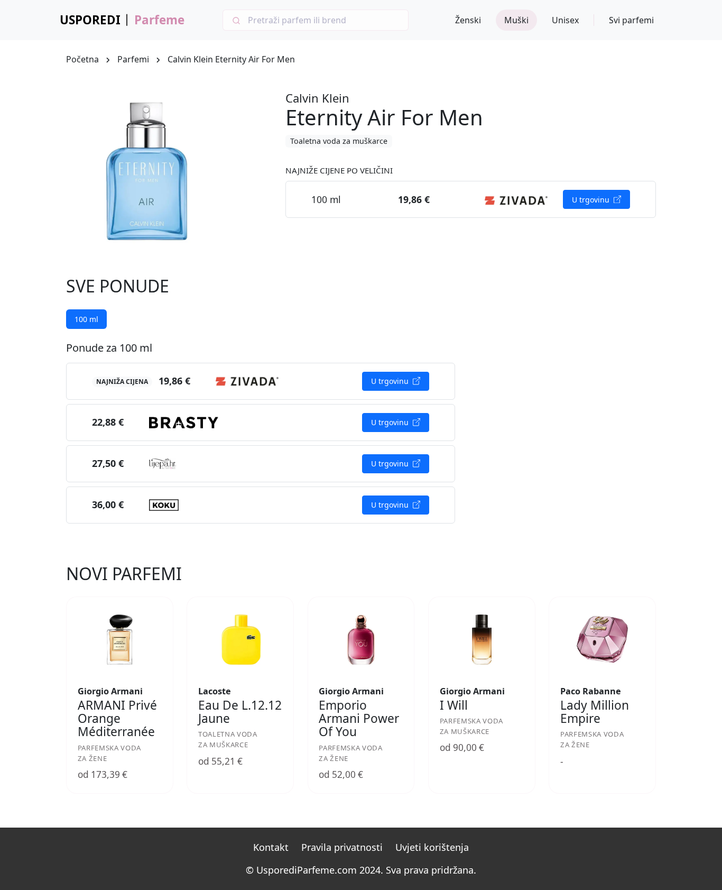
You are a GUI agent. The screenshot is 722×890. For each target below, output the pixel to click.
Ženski (468, 20)
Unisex (565, 20)
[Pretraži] (235, 20)
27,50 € (108, 463)
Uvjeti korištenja (432, 847)
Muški (516, 20)
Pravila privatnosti (342, 847)
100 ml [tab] (86, 319)
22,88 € (108, 422)
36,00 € (108, 504)
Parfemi (133, 59)
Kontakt (271, 847)
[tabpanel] (260, 433)
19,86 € (174, 380)
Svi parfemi (631, 20)
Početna (82, 59)
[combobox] (316, 20)
